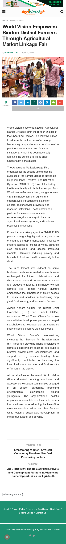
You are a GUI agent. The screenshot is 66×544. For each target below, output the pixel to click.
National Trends (17, 20)
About (6, 508)
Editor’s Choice (26, 512)
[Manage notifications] (7, 537)
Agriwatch (11, 52)
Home (5, 20)
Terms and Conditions (38, 508)
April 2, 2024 (28, 52)
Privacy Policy (18, 508)
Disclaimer (55, 508)
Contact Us (41, 512)
